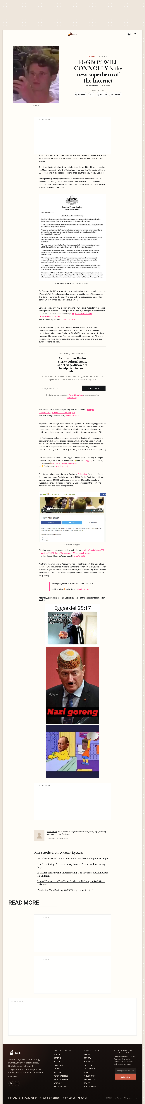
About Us (83, 1098)
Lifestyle (58, 1065)
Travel (87, 1083)
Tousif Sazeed (92, 86)
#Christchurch (78, 553)
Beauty (87, 1058)
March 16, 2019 (69, 319)
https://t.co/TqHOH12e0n (49, 553)
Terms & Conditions (76, 395)
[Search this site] (135, 34)
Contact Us (69, 1098)
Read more (66, 834)
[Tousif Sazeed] (39, 835)
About (18, 34)
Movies (57, 1069)
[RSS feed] (17, 1083)
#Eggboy (88, 460)
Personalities (61, 1076)
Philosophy (90, 1076)
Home (10, 34)
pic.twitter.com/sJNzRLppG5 (63, 413)
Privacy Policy (72, 398)
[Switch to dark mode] (129, 34)
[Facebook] (10, 1083)
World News (90, 1087)
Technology (90, 1080)
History (58, 1062)
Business (88, 1062)
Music (87, 1072)
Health (57, 1058)
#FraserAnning (45, 413)
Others (92, 56)
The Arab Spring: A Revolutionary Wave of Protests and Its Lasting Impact (71, 865)
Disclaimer (14, 1098)
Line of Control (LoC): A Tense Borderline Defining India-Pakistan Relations (71, 883)
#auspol (90, 410)
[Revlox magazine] (15, 1052)
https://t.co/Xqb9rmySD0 (94, 550)
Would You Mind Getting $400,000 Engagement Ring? (65, 889)
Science (58, 1083)
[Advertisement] (63, 15)
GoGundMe (82, 474)
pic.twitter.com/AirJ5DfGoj (49, 316)
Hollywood (51, 34)
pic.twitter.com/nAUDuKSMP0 (64, 463)
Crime (41, 34)
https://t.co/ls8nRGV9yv (82, 314)
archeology (90, 1054)
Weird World (60, 1087)
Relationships (30, 34)
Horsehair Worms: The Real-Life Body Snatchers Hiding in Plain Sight (72, 858)
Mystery (58, 1072)
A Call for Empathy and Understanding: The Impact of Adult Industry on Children (72, 874)
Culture (88, 1065)
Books (57, 1054)
